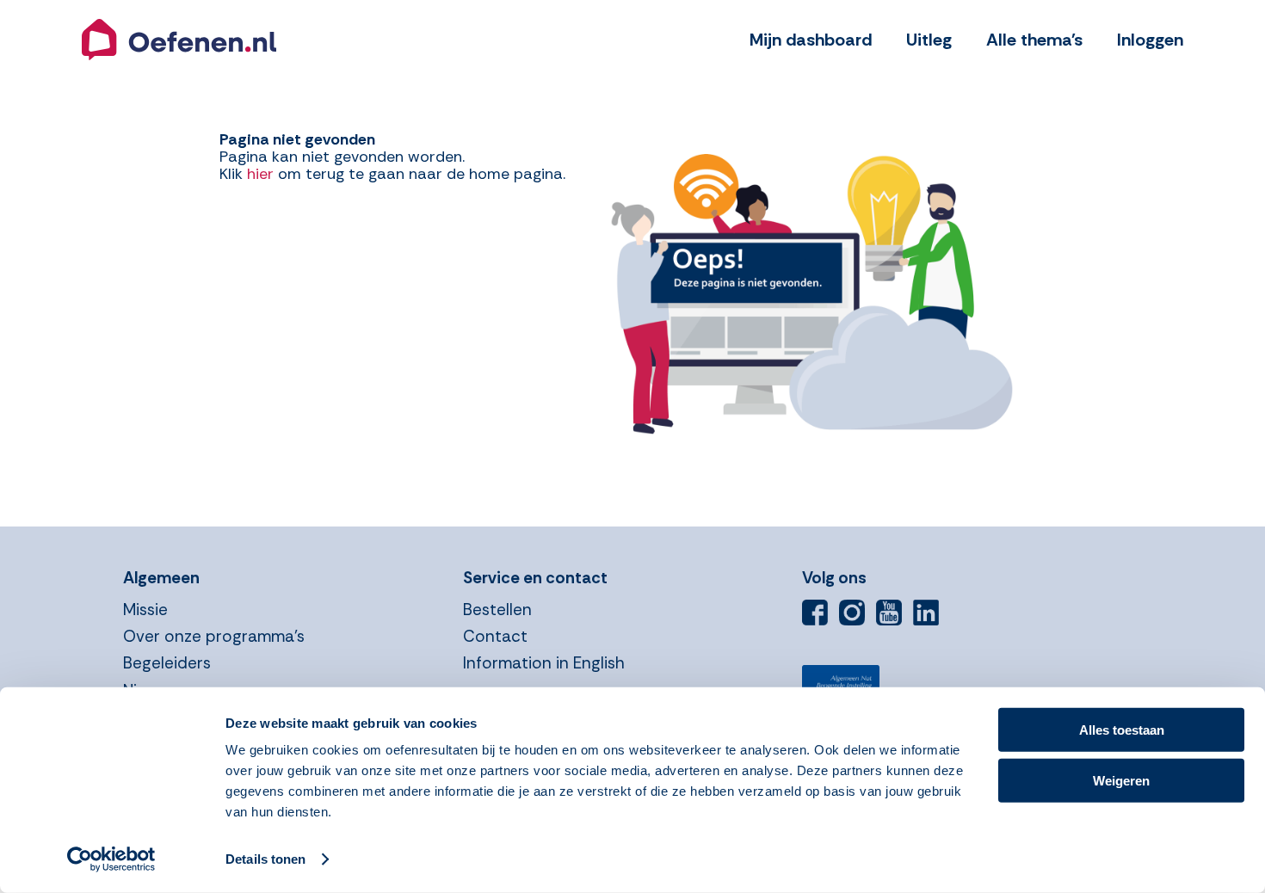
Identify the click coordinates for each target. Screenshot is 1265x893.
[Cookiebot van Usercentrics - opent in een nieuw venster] (111, 859)
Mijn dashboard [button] (811, 39)
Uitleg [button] (929, 39)
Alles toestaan (1121, 730)
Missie (145, 609)
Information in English (544, 663)
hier (260, 173)
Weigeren (1121, 780)
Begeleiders (167, 663)
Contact (495, 636)
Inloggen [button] (1150, 39)
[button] (179, 39)
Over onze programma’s (214, 636)
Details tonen (265, 859)
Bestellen (497, 609)
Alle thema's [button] (1034, 39)
